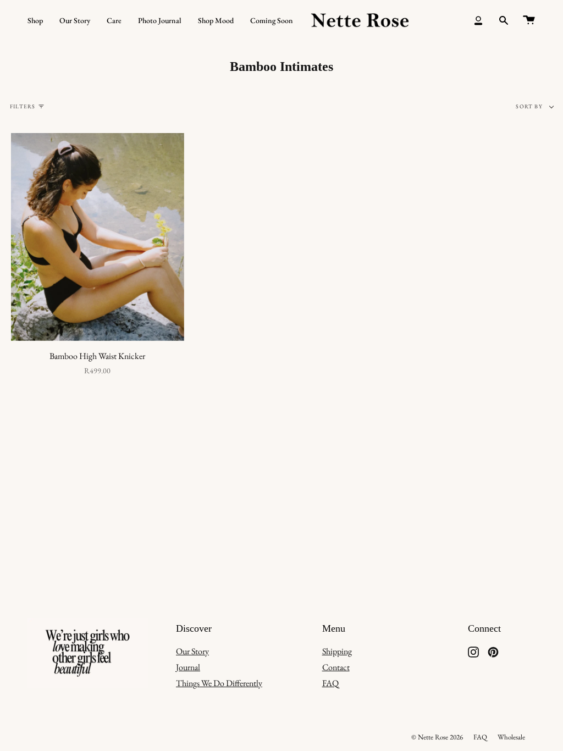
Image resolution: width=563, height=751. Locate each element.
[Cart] (529, 20)
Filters (22, 106)
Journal (188, 667)
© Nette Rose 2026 (437, 737)
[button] (35, 20)
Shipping (337, 651)
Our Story (192, 651)
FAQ (330, 683)
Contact (336, 667)
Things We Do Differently (219, 683)
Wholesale (511, 737)
